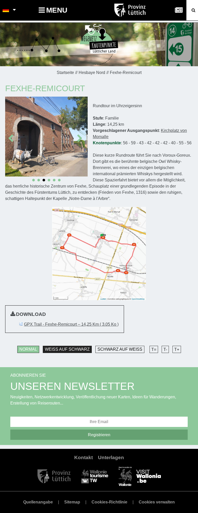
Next (81, 135)
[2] (38, 180)
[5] (54, 180)
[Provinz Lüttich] (54, 476)
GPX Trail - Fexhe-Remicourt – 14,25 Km (71, 324)
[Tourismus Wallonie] (94, 476)
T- (165, 349)
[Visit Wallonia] (140, 476)
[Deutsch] (6, 10)
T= (153, 349)
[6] (59, 180)
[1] (33, 180)
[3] (44, 180)
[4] (49, 180)
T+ (176, 349)
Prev (12, 135)
